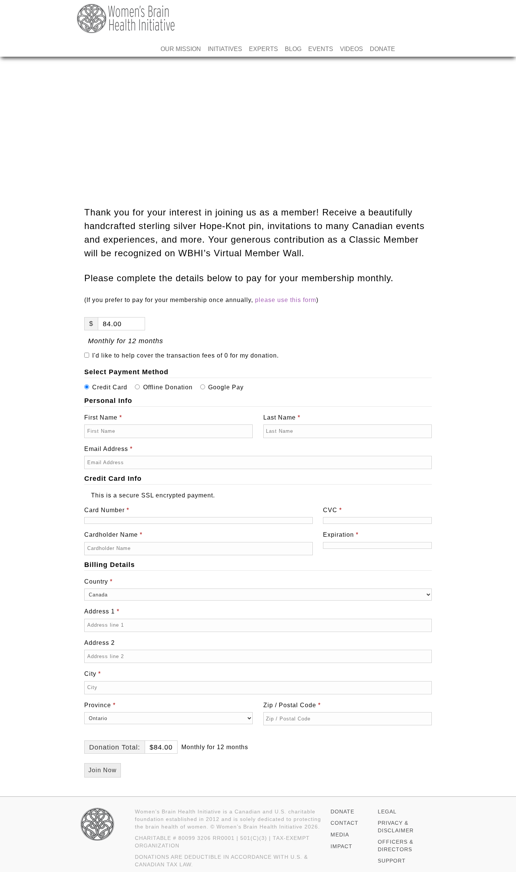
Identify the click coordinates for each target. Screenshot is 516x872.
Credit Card (109, 387)
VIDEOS (351, 49)
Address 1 (101, 611)
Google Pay (226, 387)
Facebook (405, 49)
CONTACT (344, 823)
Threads (419, 49)
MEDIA (340, 835)
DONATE (382, 49)
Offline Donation (168, 387)
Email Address (108, 449)
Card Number (106, 510)
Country (98, 581)
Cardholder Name (113, 534)
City (92, 674)
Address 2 (100, 643)
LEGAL (387, 811)
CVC (332, 510)
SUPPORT (392, 861)
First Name (103, 417)
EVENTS (320, 49)
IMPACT (341, 846)
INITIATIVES (225, 49)
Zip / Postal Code (292, 705)
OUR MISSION (181, 49)
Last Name (281, 417)
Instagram (432, 49)
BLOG (293, 49)
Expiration (340, 534)
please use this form (285, 300)
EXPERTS (263, 49)
